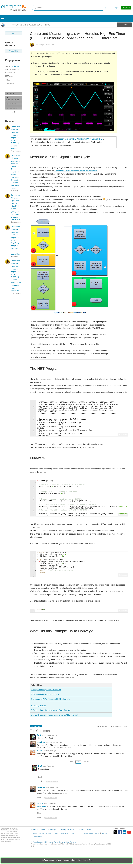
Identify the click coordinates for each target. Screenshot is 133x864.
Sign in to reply (36, 726)
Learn (43, 830)
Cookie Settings (37, 836)
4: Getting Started (38, 705)
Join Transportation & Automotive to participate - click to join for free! (66, 860)
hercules (13, 104)
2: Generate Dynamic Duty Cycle (45, 694)
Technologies (52, 830)
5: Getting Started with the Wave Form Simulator (51, 710)
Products (81, 830)
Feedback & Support (45, 833)
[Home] (13, 7)
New (125, 25)
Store (89, 830)
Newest (86, 762)
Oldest (71, 762)
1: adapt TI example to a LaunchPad (46, 690)
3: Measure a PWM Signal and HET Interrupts (50, 699)
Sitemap (104, 833)
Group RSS (13, 51)
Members (34, 830)
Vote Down (43, 781)
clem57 (40, 751)
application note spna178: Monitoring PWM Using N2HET (79, 139)
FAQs (56, 833)
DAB (39, 735)
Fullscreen (123, 434)
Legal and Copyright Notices (90, 833)
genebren (41, 742)
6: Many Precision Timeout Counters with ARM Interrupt (54, 715)
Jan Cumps (15, 66)
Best (78, 762)
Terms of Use (64, 833)
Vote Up (39, 781)
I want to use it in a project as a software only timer (75, 171)
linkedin (124, 832)
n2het (12, 94)
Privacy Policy (75, 833)
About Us (34, 833)
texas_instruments (13, 100)
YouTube (129, 832)
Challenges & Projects (67, 830)
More (8, 23)
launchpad (13, 108)
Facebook (120, 832)
